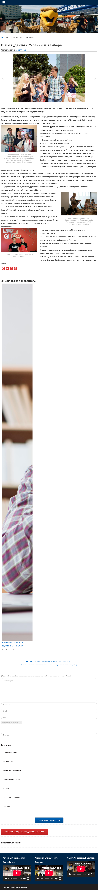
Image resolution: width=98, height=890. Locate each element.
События (6, 807)
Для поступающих (10, 752)
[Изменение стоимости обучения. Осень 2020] (17, 462)
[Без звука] (24, 878)
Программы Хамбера (11, 797)
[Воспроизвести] (6, 878)
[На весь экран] (28, 878)
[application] (17, 873)
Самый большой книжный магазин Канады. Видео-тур (50, 661)
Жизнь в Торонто (9, 761)
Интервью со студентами (12, 770)
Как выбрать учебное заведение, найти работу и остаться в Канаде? (48, 665)
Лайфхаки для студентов (12, 779)
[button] (3, 77)
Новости (6, 788)
